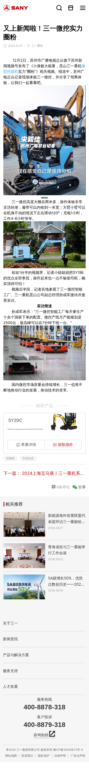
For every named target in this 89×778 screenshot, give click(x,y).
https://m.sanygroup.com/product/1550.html (25, 429)
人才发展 (10, 687)
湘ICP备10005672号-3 (68, 749)
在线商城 (71, 8)
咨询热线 (41, 735)
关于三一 (10, 623)
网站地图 (11, 755)
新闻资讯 (10, 639)
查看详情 (28, 444)
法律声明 (60, 755)
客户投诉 (44, 717)
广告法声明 (78, 755)
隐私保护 (43, 755)
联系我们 (27, 755)
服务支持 (10, 671)
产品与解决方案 (16, 655)
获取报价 (65, 444)
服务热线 (44, 699)
